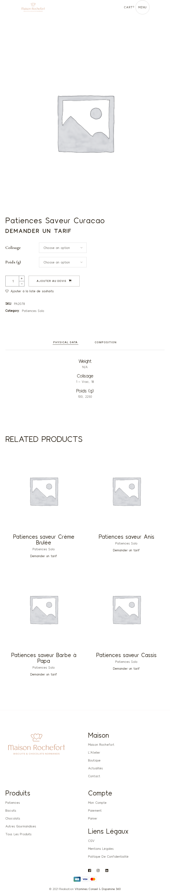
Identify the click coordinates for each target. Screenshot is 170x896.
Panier (92, 818)
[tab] (65, 342)
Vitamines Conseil (86, 889)
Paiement (95, 810)
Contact (94, 776)
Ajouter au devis (52, 281)
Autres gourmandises (20, 826)
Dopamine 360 (111, 889)
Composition (106, 342)
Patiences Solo (33, 311)
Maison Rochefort (101, 744)
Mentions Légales (101, 848)
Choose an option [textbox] (57, 248)
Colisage (13, 247)
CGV (91, 841)
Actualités (95, 768)
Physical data (65, 342)
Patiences (12, 802)
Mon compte (97, 802)
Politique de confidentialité (108, 856)
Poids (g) (13, 262)
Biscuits (10, 810)
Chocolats (12, 818)
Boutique (94, 760)
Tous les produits (18, 834)
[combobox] (63, 247)
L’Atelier (94, 752)
